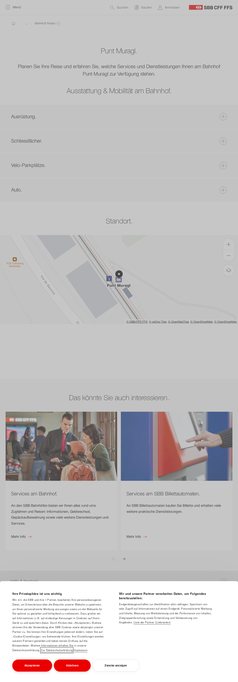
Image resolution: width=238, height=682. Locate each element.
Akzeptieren (32, 665)
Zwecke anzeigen (116, 665)
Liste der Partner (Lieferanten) (152, 622)
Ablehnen (72, 665)
